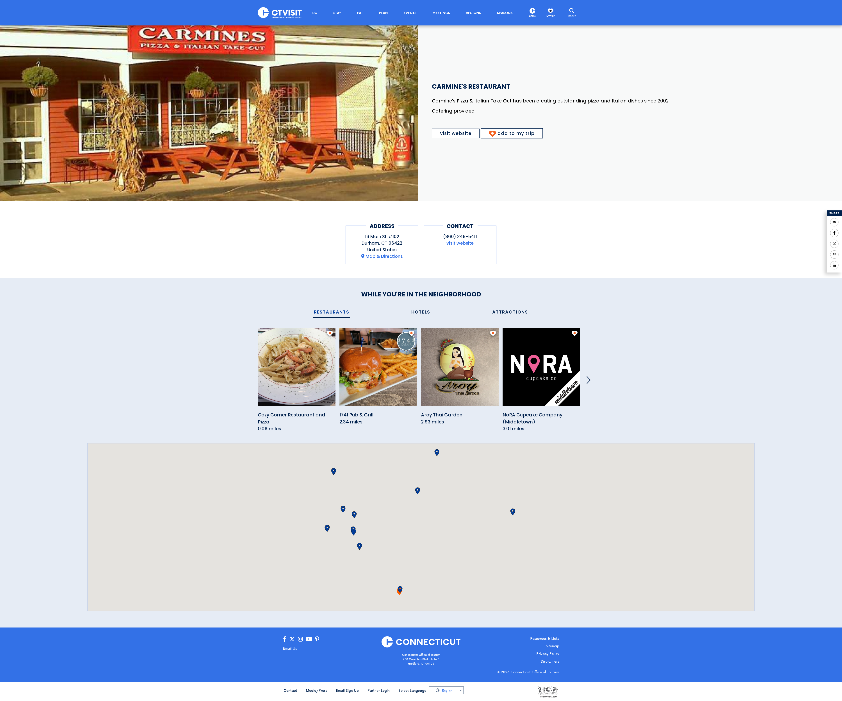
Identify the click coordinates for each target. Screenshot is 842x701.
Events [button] (410, 12)
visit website (455, 133)
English (446, 690)
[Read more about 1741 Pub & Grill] (378, 369)
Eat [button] (360, 12)
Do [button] (314, 12)
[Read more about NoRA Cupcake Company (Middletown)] (541, 369)
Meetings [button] (441, 12)
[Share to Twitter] (834, 244)
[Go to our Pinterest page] (317, 639)
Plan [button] (383, 12)
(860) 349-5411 (460, 236)
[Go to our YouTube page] (309, 639)
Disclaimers (550, 661)
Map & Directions (384, 256)
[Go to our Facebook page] (284, 639)
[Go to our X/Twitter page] (292, 639)
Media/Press (316, 690)
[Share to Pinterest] (834, 254)
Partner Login (378, 690)
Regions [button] (473, 12)
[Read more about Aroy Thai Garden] (460, 369)
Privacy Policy (547, 653)
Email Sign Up (347, 690)
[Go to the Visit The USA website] (548, 691)
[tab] (331, 312)
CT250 (532, 16)
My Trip (550, 16)
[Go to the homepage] (280, 12)
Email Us (290, 648)
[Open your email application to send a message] (834, 222)
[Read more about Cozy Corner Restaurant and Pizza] (296, 369)
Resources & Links (544, 638)
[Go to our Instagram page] (300, 639)
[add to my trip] (330, 333)
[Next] (588, 380)
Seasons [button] (505, 12)
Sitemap (552, 646)
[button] (400, 589)
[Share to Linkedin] (834, 265)
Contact (290, 690)
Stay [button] (337, 12)
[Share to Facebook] (834, 233)
